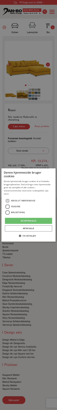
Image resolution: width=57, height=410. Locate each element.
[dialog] (28, 205)
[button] (28, 236)
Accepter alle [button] (28, 220)
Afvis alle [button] (28, 228)
